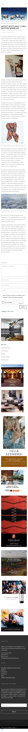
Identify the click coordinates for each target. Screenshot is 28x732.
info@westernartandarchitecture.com (10, 658)
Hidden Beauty (4, 350)
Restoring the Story (5, 347)
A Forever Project (5, 356)
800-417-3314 (4, 656)
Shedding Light (4, 359)
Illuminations (11, 32)
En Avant (3, 353)
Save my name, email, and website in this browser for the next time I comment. (14, 296)
